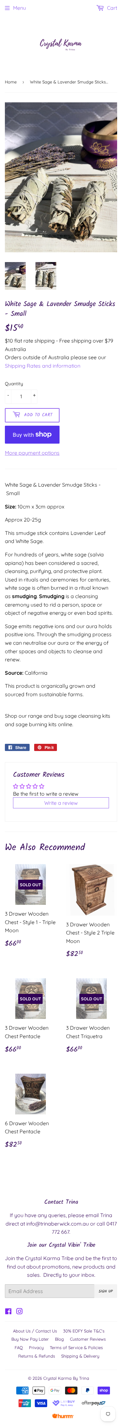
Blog (59, 1339)
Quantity (14, 384)
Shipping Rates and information (42, 365)
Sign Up (106, 1291)
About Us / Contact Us (35, 1330)
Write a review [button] (61, 803)
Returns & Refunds (36, 1356)
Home (11, 81)
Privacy (36, 1347)
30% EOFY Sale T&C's (83, 1330)
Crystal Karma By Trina (66, 1378)
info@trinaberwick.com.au (57, 1223)
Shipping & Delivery (80, 1356)
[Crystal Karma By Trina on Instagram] (19, 1312)
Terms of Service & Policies (76, 1347)
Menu (19, 8)
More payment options (32, 452)
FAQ (19, 1347)
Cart (111, 8)
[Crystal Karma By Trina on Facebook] (8, 1312)
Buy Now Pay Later (30, 1339)
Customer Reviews (88, 1339)
